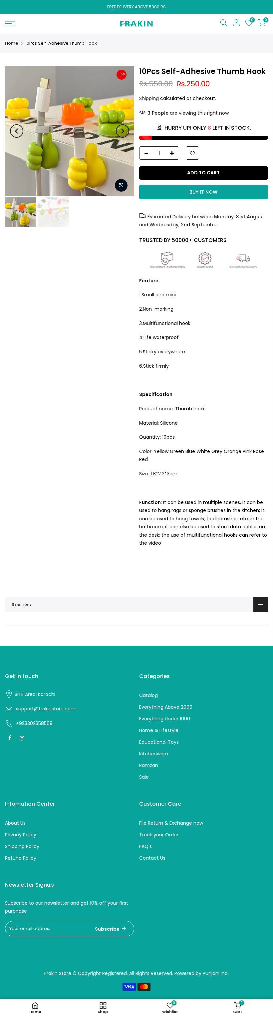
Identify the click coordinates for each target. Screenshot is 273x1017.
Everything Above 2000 (165, 707)
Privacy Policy (20, 834)
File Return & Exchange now (171, 823)
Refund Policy (20, 858)
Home (11, 43)
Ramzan (148, 765)
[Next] (122, 131)
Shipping (149, 98)
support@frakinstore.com (46, 708)
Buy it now (203, 192)
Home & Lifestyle (158, 730)
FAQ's (145, 846)
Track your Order (158, 834)
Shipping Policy (22, 846)
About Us (15, 823)
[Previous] (16, 131)
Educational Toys (159, 742)
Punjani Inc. (216, 973)
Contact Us (152, 858)
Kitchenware (153, 753)
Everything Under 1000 (164, 718)
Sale (144, 777)
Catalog (148, 695)
